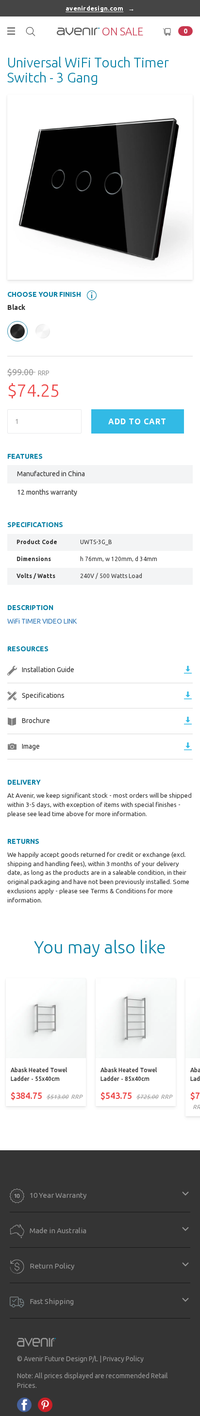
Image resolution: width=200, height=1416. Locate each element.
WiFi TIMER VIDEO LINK (42, 621)
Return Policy (52, 1265)
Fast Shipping (52, 1301)
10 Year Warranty (58, 1195)
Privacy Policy (123, 1359)
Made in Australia (58, 1230)
